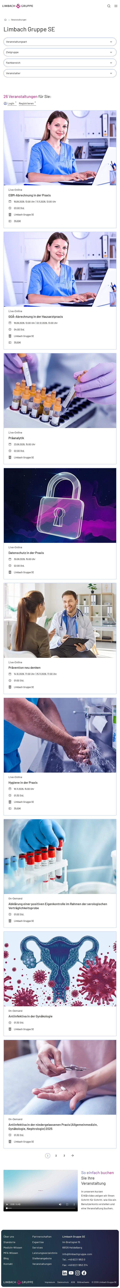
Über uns (9, 1236)
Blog (6, 1258)
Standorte (9, 1242)
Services (37, 1247)
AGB (73, 1282)
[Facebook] (84, 1273)
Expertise (38, 1242)
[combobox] (60, 42)
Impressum (50, 1282)
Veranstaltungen (18, 19)
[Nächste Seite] (72, 1155)
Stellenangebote (42, 1258)
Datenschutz (63, 1282)
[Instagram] (77, 1273)
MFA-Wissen (11, 1252)
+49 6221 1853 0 (76, 1259)
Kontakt (8, 1263)
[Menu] (116, 6)
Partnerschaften (42, 1236)
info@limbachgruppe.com (77, 1254)
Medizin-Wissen (13, 1247)
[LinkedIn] (64, 1273)
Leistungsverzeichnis (44, 1252)
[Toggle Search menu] (109, 6)
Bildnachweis (83, 1282)
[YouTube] (71, 1273)
